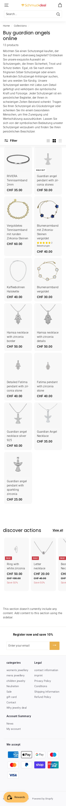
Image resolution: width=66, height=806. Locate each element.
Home (6, 25)
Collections (20, 25)
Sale (9, 691)
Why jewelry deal (17, 707)
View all (58, 530)
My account (14, 729)
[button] (44, 243)
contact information (46, 670)
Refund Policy (42, 697)
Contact (11, 702)
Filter (13, 140)
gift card (12, 697)
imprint (38, 675)
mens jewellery (16, 675)
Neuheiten (13, 686)
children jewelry (16, 681)
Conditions (40, 686)
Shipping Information (46, 691)
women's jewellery (17, 670)
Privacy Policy (42, 681)
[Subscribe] (54, 646)
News (10, 723)
